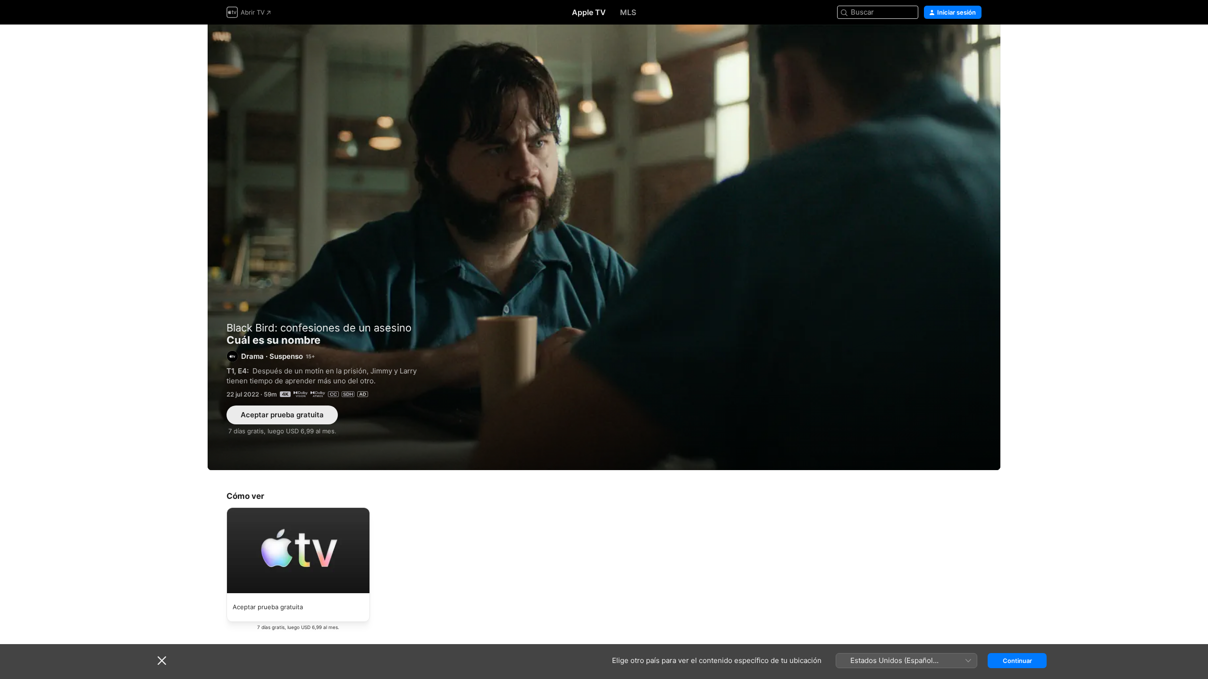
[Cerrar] (162, 660)
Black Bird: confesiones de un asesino (318, 328)
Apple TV (589, 12)
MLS (628, 12)
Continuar (1017, 660)
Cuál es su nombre (604, 247)
